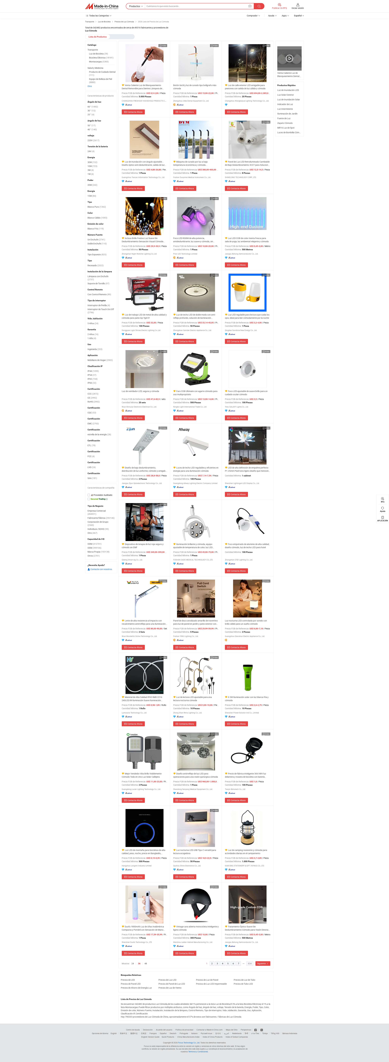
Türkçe (265, 1033)
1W (91, 174)
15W (92, 195)
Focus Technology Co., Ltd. (189, 1042)
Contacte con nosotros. (101, 569)
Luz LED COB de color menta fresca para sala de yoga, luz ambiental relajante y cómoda (247, 240)
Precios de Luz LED (167, 979)
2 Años (93, 334)
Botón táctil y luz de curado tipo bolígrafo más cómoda (194, 87)
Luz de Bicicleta (98, 53)
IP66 (92, 382)
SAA (92, 478)
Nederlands (237, 1033)
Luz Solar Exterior (285, 94)
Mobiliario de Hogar (100, 360)
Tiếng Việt (275, 1033)
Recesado (96, 265)
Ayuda (271, 15)
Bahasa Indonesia (289, 1033)
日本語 (143, 1033)
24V (91, 151)
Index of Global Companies (237, 1037)
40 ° (92, 129)
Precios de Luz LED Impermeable (211, 983)
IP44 (93, 371)
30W (92, 162)
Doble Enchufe (97, 243)
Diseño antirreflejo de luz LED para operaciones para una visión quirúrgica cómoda (195, 775)
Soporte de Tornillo (98, 283)
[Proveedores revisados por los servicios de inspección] (101, 495)
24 (132, 963)
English (114, 1033)
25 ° (91, 114)
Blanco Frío (96, 228)
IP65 (93, 378)
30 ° (92, 110)
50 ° (92, 125)
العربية (226, 1033)
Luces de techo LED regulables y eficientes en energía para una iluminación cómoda (196, 469)
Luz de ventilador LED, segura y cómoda (140, 391)
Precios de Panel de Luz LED (171, 983)
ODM (95, 543)
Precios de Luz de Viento (169, 987)
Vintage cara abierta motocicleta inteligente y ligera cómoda (196, 928)
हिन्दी (246, 1033)
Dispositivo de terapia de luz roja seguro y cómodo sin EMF (143, 546)
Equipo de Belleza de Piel (100, 81)
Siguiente (261, 963)
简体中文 (123, 1033)
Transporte (93, 49)
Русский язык (206, 1033)
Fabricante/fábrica (101, 517)
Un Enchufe (96, 239)
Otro (90, 86)
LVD (92, 467)
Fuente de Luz (284, 118)
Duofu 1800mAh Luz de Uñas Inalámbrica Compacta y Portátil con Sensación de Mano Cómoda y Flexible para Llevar (143, 928)
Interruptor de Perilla (99, 305)
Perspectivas (246, 1029)
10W (92, 166)
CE (92, 397)
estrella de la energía (99, 434)
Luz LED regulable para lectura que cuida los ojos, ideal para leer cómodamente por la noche (247, 316)
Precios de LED (128, 979)
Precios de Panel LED (131, 983)
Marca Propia (99, 551)
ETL (92, 445)
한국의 (218, 1033)
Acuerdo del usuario (164, 1029)
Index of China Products (212, 1037)
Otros (94, 555)
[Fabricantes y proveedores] (101, 6)
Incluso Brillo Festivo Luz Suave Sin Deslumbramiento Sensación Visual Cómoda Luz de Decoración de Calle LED (142, 240)
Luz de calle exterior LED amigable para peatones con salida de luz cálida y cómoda (245, 87)
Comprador (252, 15)
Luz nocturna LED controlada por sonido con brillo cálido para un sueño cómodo (246, 622)
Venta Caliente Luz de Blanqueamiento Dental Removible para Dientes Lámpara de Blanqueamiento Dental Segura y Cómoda (142, 87)
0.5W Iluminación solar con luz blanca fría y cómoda (247, 699)
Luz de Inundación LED (288, 90)
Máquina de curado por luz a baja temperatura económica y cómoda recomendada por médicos (190, 163)
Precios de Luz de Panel (207, 979)
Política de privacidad (184, 1029)
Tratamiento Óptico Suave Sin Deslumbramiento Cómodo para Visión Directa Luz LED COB (246, 928)
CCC (93, 393)
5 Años (93, 323)
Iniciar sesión (298, 8)
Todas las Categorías (99, 15)
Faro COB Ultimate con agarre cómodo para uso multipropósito (195, 393)
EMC (93, 423)
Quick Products (168, 1037)
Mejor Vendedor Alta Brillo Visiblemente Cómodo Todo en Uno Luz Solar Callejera (142, 775)
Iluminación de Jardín (287, 113)
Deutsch (173, 1033)
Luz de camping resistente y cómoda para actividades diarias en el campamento (246, 852)
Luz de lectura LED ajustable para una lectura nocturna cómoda (192, 699)
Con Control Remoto (99, 294)
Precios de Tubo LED (243, 983)
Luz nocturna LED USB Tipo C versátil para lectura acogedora (194, 852)
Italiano (194, 1033)
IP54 (92, 374)
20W (92, 184)
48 (146, 963)
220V (93, 140)
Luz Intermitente (285, 108)
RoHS (94, 401)
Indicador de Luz (285, 104)
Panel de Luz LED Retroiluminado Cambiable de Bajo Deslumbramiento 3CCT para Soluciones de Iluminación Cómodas (247, 163)
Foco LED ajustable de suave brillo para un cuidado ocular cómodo (246, 393)
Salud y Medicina (95, 67)
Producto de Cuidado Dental (102, 73)
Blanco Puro (97, 206)
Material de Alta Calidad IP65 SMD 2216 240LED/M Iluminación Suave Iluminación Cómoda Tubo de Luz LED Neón (142, 699)
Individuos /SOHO (98, 529)
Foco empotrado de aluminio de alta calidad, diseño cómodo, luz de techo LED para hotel (247, 546)
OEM (94, 547)
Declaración (148, 1029)
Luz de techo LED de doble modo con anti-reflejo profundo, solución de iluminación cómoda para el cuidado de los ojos (194, 316)
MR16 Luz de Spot (285, 127)
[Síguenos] (255, 1029)
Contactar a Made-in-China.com (209, 1029)
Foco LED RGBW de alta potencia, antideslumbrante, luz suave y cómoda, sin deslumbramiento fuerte (193, 240)
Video (164, 45)
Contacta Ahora (134, 111)
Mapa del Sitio (232, 1029)
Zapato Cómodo (285, 123)
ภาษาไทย (255, 1033)
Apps (284, 15)
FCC (91, 456)
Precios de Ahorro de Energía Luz (136, 987)
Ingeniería (95, 349)
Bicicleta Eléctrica (101, 57)
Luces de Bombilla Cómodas (290, 132)
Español (163, 1033)
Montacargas (99, 61)
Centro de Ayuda (133, 1029)
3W (91, 170)
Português (184, 1033)
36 (139, 963)
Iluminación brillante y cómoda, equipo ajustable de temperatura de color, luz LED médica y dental (193, 546)
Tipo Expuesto (97, 254)
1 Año (92, 338)
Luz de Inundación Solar (288, 99)
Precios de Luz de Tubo (244, 979)
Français (153, 1033)
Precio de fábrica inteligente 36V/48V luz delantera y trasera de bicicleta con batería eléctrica (245, 775)
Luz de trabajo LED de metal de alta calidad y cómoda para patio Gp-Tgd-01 (144, 316)
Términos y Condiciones (198, 1051)
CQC (92, 412)
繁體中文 (134, 1033)
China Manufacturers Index (188, 1037)
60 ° (93, 106)
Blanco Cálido (97, 217)
